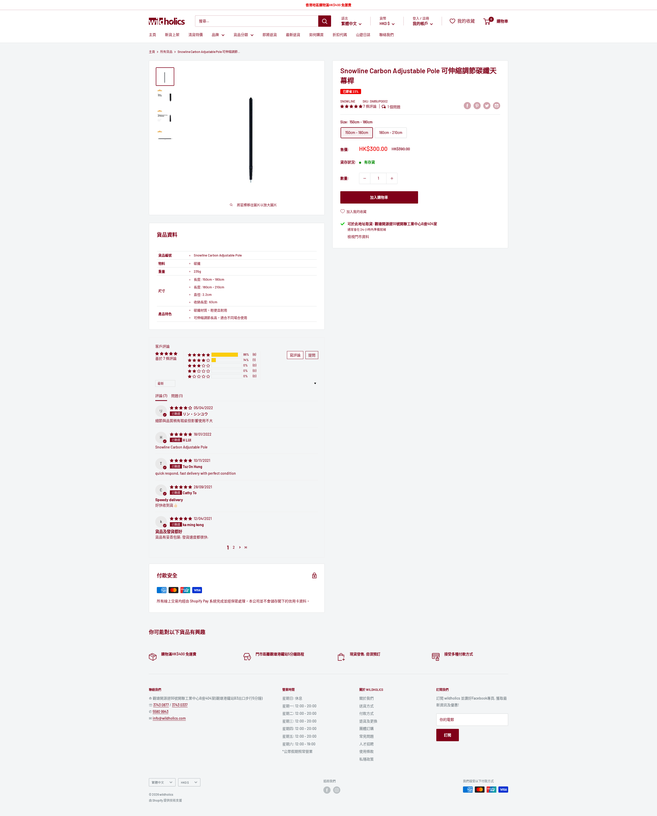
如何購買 (316, 35)
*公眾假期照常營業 (297, 751)
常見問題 (366, 736)
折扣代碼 (340, 35)
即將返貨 (270, 35)
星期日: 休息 (292, 698)
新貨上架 (172, 35)
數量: (344, 178)
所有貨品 (166, 51)
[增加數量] (392, 178)
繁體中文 (158, 782)
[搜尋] (324, 21)
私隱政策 (366, 759)
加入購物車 (379, 197)
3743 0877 (161, 705)
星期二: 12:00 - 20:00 (299, 713)
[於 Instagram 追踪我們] (336, 790)
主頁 (152, 35)
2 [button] (234, 547)
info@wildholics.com (169, 718)
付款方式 (366, 713)
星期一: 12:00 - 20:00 (299, 706)
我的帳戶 (421, 23)
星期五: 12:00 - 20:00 (299, 736)
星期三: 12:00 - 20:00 (299, 721)
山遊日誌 (363, 35)
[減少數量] (364, 178)
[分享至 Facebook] (467, 105)
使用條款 (366, 751)
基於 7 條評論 (166, 358)
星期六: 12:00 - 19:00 (298, 744)
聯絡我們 (386, 35)
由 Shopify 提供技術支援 (165, 800)
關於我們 (366, 698)
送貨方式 (366, 706)
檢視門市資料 (358, 236)
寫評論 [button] (295, 355)
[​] (477, 105)
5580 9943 (160, 711)
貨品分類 (241, 35)
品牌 (215, 35)
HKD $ (185, 782)
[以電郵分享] (496, 105)
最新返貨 (293, 35)
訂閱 (447, 735)
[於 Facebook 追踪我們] (327, 790)
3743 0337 (180, 705)
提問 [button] (311, 355)
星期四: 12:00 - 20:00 (299, 728)
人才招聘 (366, 744)
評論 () (161, 395)
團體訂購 (366, 728)
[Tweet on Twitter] (486, 105)
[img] (181, 408)
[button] (351, 106)
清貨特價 (195, 35)
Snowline (347, 101)
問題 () (176, 395)
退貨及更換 (368, 721)
